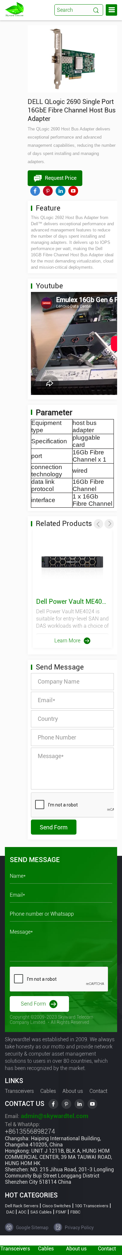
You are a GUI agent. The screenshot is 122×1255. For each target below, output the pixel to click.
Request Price (60, 178)
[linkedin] (60, 191)
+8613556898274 (30, 1131)
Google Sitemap (31, 1227)
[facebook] (35, 191)
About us (72, 1091)
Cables (48, 1091)
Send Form (54, 827)
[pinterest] (48, 191)
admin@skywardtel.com (53, 1116)
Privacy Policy (79, 1227)
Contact (98, 1091)
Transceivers (19, 1091)
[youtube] (73, 191)
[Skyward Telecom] (14, 9)
